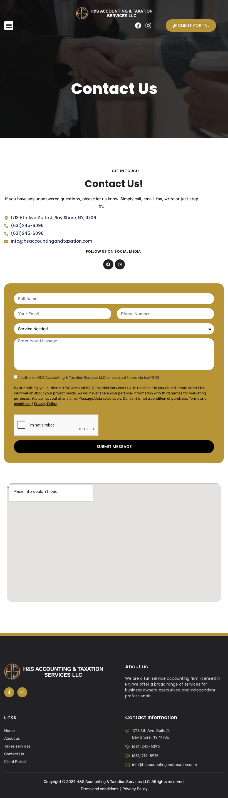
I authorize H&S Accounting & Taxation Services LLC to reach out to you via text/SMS (89, 377)
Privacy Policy (45, 404)
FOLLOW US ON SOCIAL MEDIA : (114, 251)
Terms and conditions (99, 789)
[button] (8, 25)
